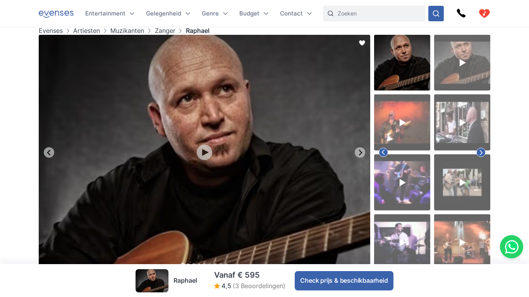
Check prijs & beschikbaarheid (344, 280)
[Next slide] (360, 152)
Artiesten (86, 30)
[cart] (484, 13)
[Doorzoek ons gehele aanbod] (436, 13)
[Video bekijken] (204, 152)
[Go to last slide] (49, 152)
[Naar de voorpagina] (56, 13)
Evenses (51, 30)
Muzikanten (127, 30)
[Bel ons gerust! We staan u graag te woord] (461, 13)
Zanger (165, 30)
